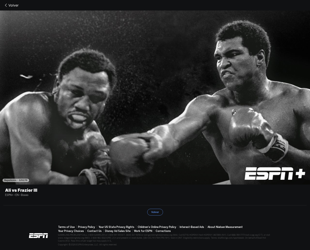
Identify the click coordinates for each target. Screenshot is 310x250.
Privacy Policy (86, 227)
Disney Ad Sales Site (118, 231)
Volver (13, 5)
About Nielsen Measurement (225, 227)
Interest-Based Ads (192, 227)
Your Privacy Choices (71, 231)
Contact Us (94, 231)
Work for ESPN (143, 231)
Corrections (163, 231)
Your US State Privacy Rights (116, 227)
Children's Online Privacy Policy (157, 227)
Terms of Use (66, 227)
